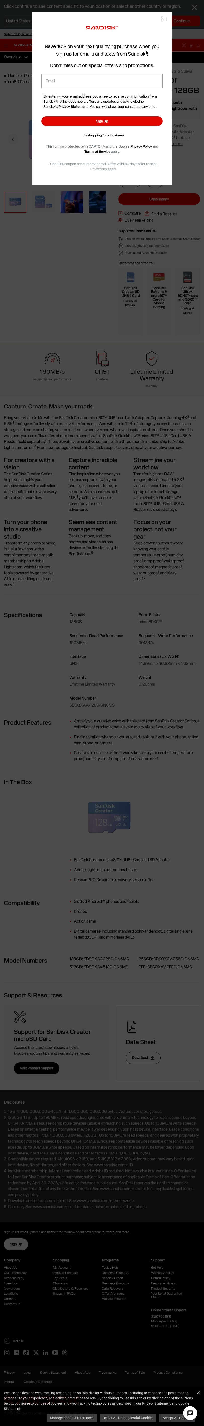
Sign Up (102, 121)
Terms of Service (97, 151)
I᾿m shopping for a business (103, 135)
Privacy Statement (156, 1403)
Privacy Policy (141, 146)
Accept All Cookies (177, 1417)
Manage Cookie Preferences (71, 1417)
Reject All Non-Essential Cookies (128, 1417)
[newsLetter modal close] (164, 20)
